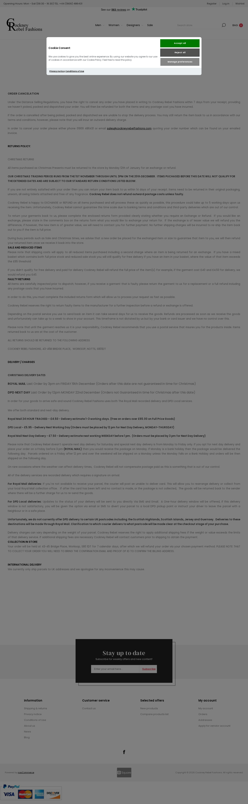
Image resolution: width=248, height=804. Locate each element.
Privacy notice (57, 71)
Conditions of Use (74, 71)
